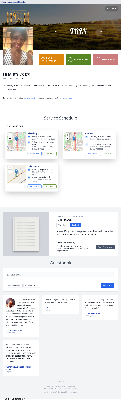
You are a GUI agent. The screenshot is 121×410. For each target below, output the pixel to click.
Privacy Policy (53, 388)
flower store (67, 97)
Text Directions (34, 154)
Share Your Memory (105, 247)
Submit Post (107, 285)
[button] (16, 138)
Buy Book (75, 225)
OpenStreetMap (63, 392)
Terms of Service (66, 388)
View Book (62, 225)
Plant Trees (49, 154)
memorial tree (31, 97)
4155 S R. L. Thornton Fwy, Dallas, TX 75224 (42, 147)
